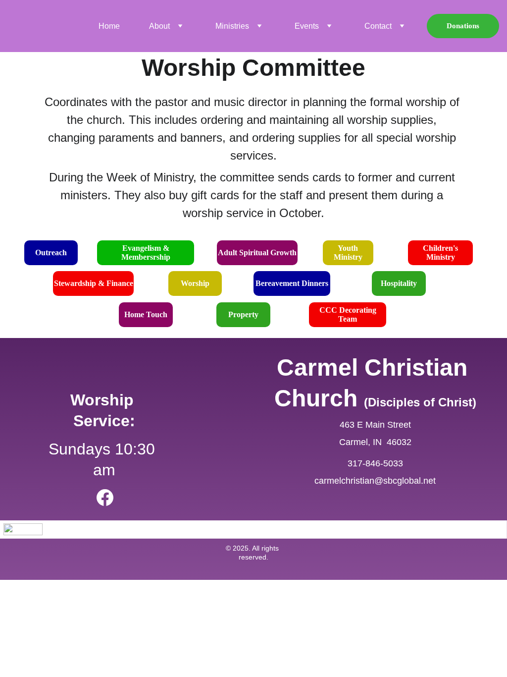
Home (109, 26)
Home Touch (145, 314)
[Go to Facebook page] (105, 497)
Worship (195, 283)
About (159, 26)
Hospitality (399, 283)
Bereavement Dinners (291, 283)
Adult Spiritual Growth (257, 252)
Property (243, 314)
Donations (463, 26)
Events (307, 26)
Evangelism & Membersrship (145, 252)
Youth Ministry (348, 252)
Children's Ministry (440, 252)
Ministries (232, 26)
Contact (378, 26)
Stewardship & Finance (93, 283)
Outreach (51, 252)
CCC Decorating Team (347, 314)
